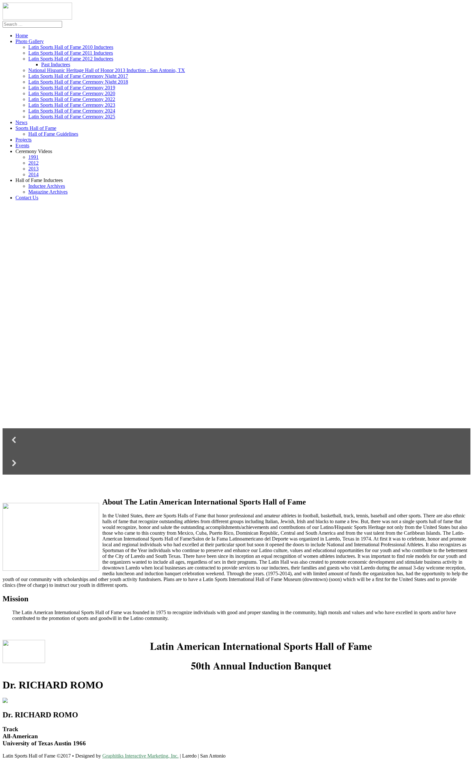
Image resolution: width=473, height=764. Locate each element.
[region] (236, 344)
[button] (236, 439)
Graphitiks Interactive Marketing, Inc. (140, 756)
